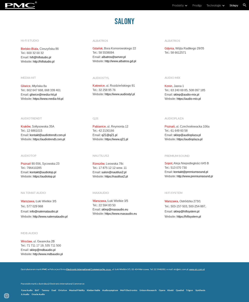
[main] (124, 21)
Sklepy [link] (234, 5)
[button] (244, 5)
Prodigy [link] (197, 5)
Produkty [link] (178, 5)
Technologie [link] (214, 5)
